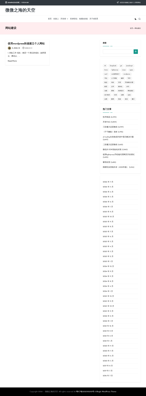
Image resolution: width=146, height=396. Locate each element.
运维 (105, 99)
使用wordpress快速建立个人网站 (26, 43)
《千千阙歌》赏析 (110, 132)
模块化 (120, 86)
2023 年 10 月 (108, 306)
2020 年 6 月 (108, 356)
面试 (126, 99)
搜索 (104, 43)
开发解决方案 (129, 82)
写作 (129, 78)
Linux (124, 70)
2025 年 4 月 (108, 246)
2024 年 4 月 (108, 286)
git (121, 65)
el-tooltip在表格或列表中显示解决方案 (118, 137)
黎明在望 (106, 162)
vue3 (105, 74)
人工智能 (114, 78)
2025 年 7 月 (108, 232)
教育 (105, 86)
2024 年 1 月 (108, 291)
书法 (105, 78)
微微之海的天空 (20, 10)
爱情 (112, 90)
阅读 (119, 99)
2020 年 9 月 (108, 346)
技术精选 (106, 117)
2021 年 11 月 (108, 331)
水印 (127, 86)
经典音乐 (121, 90)
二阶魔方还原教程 (110, 145)
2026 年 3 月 (108, 197)
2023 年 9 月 (108, 311)
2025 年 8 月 (108, 227)
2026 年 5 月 (108, 187)
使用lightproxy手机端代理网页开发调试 (118, 155)
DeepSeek (113, 65)
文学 (112, 86)
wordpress (127, 74)
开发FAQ (106, 122)
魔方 (133, 99)
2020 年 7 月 (108, 351)
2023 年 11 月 (108, 301)
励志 (105, 82)
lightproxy (115, 70)
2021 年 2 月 (108, 336)
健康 (122, 78)
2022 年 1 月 (108, 321)
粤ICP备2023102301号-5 (86, 392)
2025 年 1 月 (108, 261)
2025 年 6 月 (108, 236)
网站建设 (130, 90)
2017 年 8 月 (108, 366)
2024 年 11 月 (108, 271)
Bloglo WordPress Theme (106, 392)
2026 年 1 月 (108, 207)
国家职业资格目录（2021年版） (115, 167)
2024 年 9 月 (108, 276)
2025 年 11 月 (108, 212)
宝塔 (119, 82)
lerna (106, 70)
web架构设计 (115, 74)
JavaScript (129, 65)
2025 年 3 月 (108, 251)
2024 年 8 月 (108, 281)
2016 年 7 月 (108, 376)
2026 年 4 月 (108, 192)
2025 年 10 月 (108, 217)
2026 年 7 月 (108, 182)
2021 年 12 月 (108, 326)
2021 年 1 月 (107, 341)
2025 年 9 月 (108, 222)
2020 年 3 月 (108, 361)
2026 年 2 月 (108, 202)
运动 (129, 95)
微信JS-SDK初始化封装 (112, 149)
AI (105, 65)
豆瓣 (122, 95)
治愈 (105, 90)
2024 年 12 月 (108, 266)
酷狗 (112, 99)
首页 (131, 28)
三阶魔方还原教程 (110, 127)
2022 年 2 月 (108, 316)
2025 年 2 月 (108, 256)
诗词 (115, 95)
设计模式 (107, 95)
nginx (131, 70)
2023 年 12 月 (108, 296)
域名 (112, 82)
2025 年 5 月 (108, 242)
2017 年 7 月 (108, 371)
